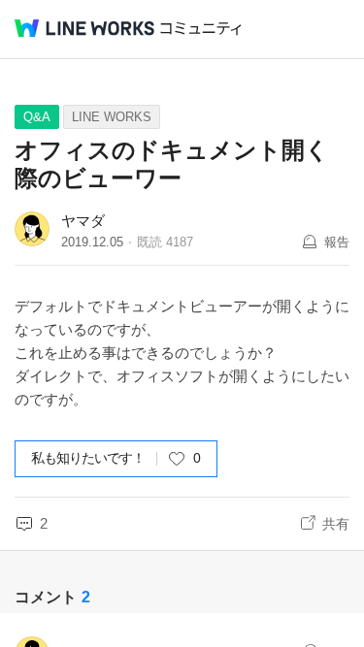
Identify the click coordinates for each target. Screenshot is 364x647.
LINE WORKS (111, 117)
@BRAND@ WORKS (84, 28)
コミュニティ (201, 28)
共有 (335, 524)
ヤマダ (83, 220)
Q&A (36, 117)
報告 (336, 242)
